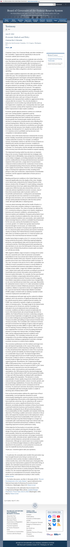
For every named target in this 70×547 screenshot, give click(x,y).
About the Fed (11, 516)
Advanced (59, 4)
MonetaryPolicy (20, 20)
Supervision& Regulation (28, 20)
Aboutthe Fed (6, 20)
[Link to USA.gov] (50, 534)
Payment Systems (12, 525)
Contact (28, 514)
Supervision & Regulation (14, 522)
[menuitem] (6, 21)
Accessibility (30, 536)
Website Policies (31, 532)
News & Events (11, 518)
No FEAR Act (30, 528)
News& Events (13, 20)
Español (29, 530)
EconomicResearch (49, 20)
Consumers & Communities (62, 20)
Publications (30, 516)
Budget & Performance (33, 524)
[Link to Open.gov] (58, 534)
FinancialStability (35, 20)
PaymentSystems (42, 20)
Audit (28, 526)
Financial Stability (12, 524)
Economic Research (13, 527)
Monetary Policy (12, 520)
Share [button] (7, 47)
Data (55, 20)
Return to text (10, 476)
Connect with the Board (14, 533)
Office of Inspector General (34, 522)
